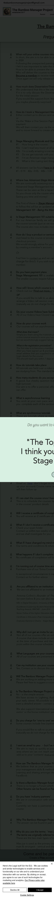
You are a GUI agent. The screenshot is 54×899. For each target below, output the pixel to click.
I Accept (39, 889)
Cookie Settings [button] (27, 895)
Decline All (14, 889)
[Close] (50, 865)
